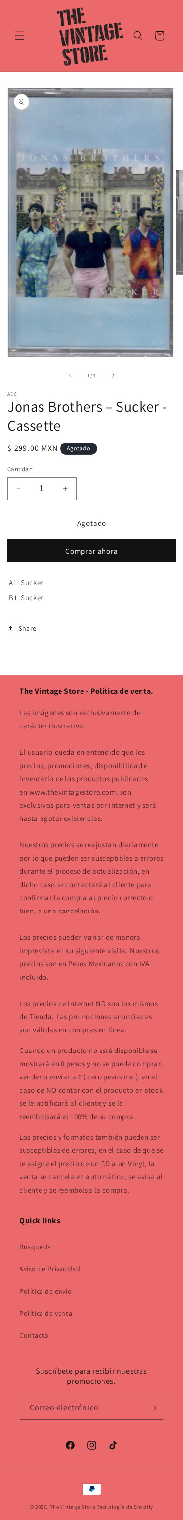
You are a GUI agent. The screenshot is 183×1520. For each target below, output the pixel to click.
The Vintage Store (73, 1506)
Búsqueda (35, 1246)
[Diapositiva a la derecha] (113, 375)
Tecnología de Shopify (125, 1506)
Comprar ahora (91, 551)
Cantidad (20, 469)
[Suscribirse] (152, 1408)
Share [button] (28, 628)
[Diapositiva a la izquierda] (70, 375)
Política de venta (46, 1313)
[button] (19, 36)
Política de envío (46, 1291)
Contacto (34, 1335)
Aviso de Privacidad (50, 1268)
